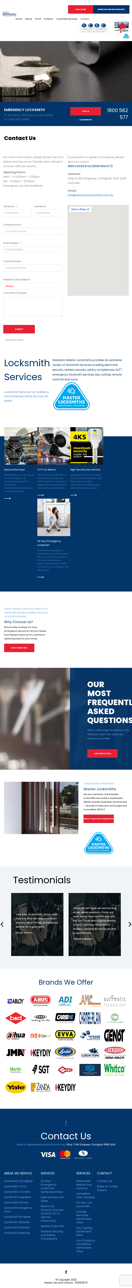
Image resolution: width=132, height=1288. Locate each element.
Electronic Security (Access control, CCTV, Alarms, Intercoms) (52, 1213)
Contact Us (104, 1181)
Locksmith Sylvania (17, 1227)
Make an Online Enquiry (111, 9)
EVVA (38, 19)
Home (19, 19)
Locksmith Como (15, 1186)
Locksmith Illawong (17, 1233)
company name (12, 224)
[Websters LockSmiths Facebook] (66, 1271)
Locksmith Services (67, 19)
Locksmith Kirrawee (17, 1217)
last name (40, 206)
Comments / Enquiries (15, 293)
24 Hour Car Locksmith (84, 1204)
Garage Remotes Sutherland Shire (83, 1217)
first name (10, 206)
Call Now (80, 9)
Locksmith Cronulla (17, 1192)
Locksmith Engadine (17, 1197)
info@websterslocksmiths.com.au (90, 195)
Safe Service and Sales (52, 1199)
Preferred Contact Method (16, 279)
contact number (12, 261)
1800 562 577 (117, 114)
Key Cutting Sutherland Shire (84, 1231)
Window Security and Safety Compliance (52, 1235)
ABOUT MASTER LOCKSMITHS (98, 818)
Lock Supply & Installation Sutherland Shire (85, 1245)
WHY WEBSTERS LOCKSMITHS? (19, 649)
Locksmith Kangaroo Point (18, 1209)
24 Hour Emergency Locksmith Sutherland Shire (52, 1186)
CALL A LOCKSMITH (85, 113)
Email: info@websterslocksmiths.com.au (41, 1144)
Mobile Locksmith (52, 1226)
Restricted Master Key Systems (84, 1184)
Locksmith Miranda (17, 1222)
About (28, 19)
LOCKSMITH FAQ (102, 753)
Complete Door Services (85, 1195)
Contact (84, 19)
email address (12, 243)
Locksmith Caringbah (18, 1181)
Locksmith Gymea (16, 1202)
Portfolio (48, 19)
